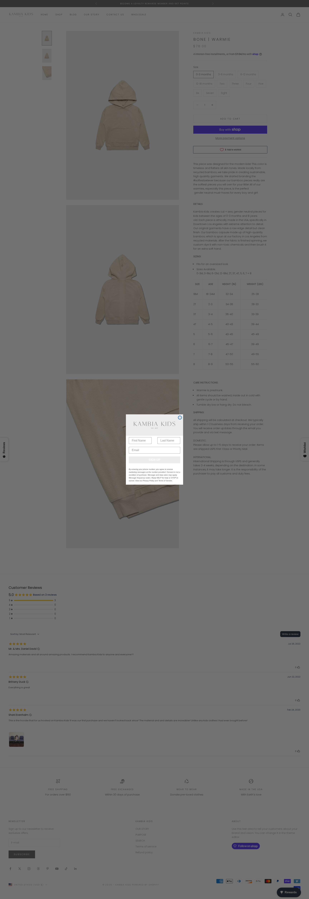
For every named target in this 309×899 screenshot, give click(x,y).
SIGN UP (154, 459)
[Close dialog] (180, 417)
